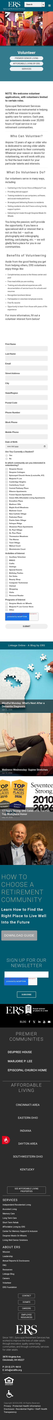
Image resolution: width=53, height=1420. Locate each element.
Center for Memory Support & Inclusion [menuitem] (20, 1231)
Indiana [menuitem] (25, 1130)
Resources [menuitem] (7, 1269)
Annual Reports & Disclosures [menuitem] (16, 1261)
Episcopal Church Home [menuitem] (27, 1070)
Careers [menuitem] (6, 1278)
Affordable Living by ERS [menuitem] (14, 1227)
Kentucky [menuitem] (27, 1169)
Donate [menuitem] (26, 1302)
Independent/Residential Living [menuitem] (17, 1205)
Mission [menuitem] (6, 1252)
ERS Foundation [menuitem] (10, 1287)
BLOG (23, 1021)
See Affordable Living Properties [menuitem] (26, 1190)
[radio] (26, 455)
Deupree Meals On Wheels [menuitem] (15, 1235)
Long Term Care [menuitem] (10, 1218)
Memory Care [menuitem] (9, 1213)
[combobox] (33, 4)
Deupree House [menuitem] (20, 1052)
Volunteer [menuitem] (7, 1283)
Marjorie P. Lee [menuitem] (20, 1061)
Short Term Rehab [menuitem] (11, 1222)
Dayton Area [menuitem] (27, 1143)
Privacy (7, 1406)
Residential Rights (25, 1409)
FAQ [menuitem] (4, 1265)
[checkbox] (26, 457)
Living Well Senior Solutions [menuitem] (15, 1240)
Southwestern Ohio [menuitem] (28, 1156)
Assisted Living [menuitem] (10, 1209)
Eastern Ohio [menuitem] (28, 1117)
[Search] (43, 4)
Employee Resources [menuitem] (26, 1316)
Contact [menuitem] (26, 1296)
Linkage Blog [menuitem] (8, 1274)
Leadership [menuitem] (8, 1256)
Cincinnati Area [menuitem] (28, 1104)
